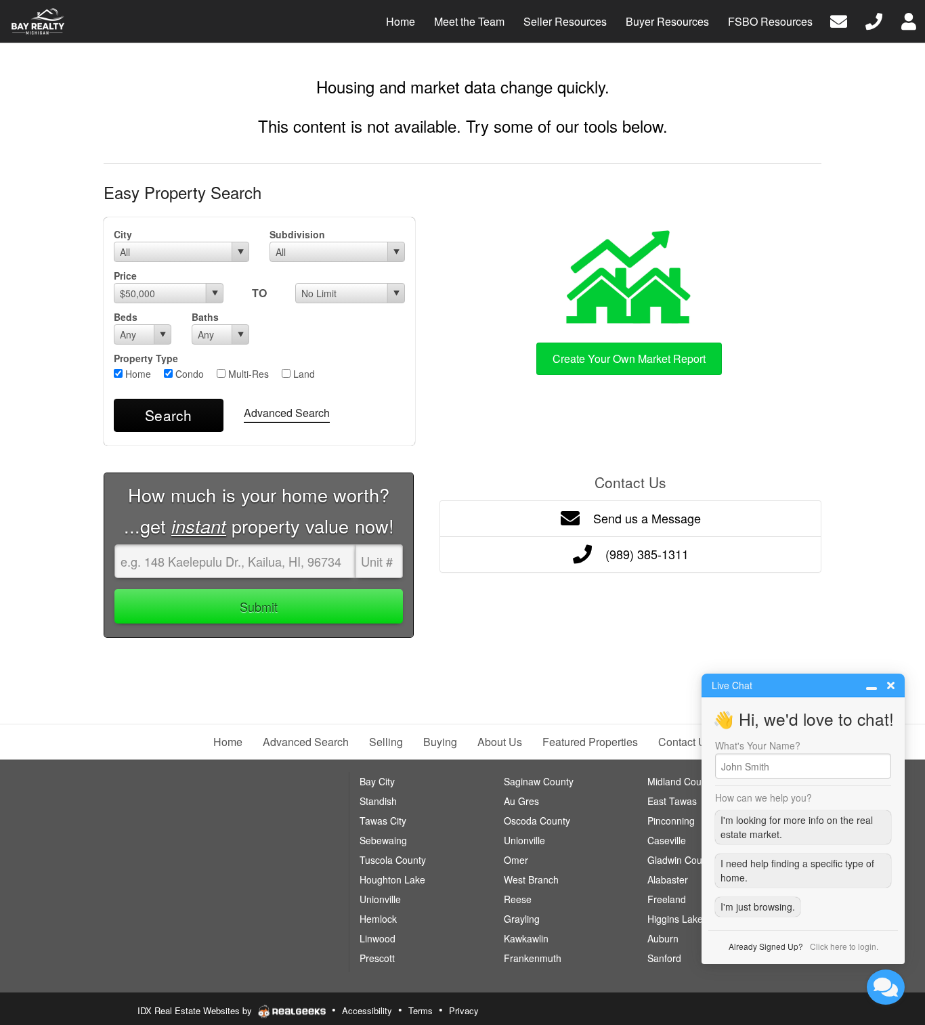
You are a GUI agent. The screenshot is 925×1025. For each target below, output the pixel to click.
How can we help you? (763, 797)
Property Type (146, 358)
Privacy (464, 1010)
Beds (125, 317)
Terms (420, 1010)
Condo (188, 373)
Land (303, 373)
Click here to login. (844, 946)
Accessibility (367, 1010)
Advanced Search (287, 412)
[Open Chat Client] (886, 987)
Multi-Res (247, 373)
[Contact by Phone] (873, 20)
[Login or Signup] (908, 20)
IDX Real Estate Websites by (196, 1010)
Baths (205, 317)
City (123, 234)
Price (125, 275)
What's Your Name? (757, 745)
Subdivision (297, 234)
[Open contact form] (838, 20)
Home (137, 373)
